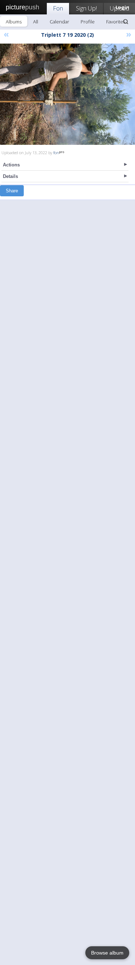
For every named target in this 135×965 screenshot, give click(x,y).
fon (56, 152)
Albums (14, 21)
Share (12, 190)
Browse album (107, 953)
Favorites (115, 21)
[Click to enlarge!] (67, 94)
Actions (11, 164)
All (35, 21)
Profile (88, 21)
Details (10, 176)
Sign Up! (86, 8)
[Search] (125, 21)
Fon (58, 8)
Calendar (59, 21)
